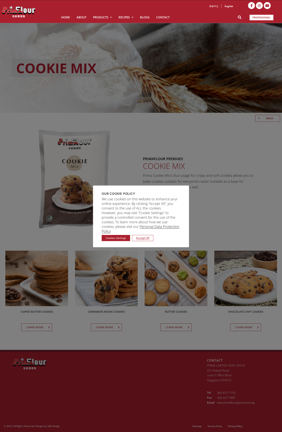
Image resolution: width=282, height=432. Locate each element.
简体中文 (214, 6)
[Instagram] (259, 5)
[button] (239, 17)
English (229, 6)
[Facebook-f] (251, 5)
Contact (163, 17)
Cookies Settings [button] (116, 238)
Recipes (124, 17)
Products (100, 17)
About (81, 17)
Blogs (144, 17)
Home (65, 17)
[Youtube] (267, 5)
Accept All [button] (142, 238)
